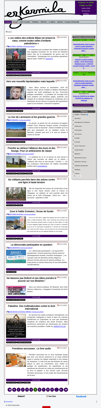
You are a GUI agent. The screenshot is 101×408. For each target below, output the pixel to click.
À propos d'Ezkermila (72, 22)
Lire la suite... (36, 73)
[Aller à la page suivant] (61, 390)
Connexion (8, 402)
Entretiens (35, 22)
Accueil (15, 22)
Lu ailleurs (52, 22)
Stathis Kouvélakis (15, 154)
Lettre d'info (85, 8)
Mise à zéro (77, 176)
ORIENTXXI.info (59, 326)
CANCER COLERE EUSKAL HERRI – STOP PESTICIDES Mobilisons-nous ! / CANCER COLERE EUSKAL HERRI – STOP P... (84, 64)
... (57, 389)
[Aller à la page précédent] (14, 390)
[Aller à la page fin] (66, 390)
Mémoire (44, 22)
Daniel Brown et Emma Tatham (19, 312)
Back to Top (46, 407)
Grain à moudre (24, 22)
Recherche (86, 11)
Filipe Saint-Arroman (15, 214)
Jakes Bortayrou (14, 248)
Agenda (60, 22)
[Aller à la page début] (10, 390)
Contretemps (42, 166)
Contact (86, 14)
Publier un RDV (85, 5)
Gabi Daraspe (13, 120)
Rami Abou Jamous (15, 46)
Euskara (8, 22)
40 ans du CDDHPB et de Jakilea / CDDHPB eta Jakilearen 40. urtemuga (84, 98)
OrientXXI (49, 59)
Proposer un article (86, 2)
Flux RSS (9, 31)
